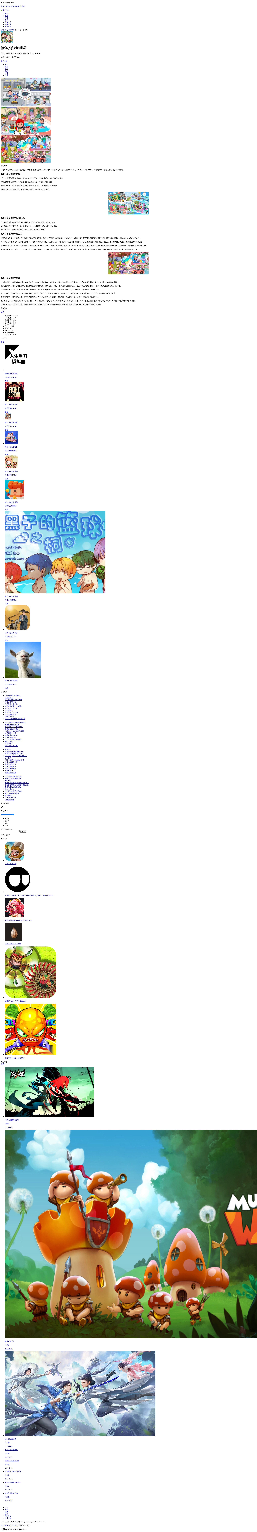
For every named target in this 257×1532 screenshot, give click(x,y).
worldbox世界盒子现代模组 (14, 731)
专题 (6, 75)
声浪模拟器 (9, 710)
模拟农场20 (9, 744)
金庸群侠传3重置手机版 (13, 776)
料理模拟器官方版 (11, 762)
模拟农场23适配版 (11, 746)
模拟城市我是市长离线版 (13, 739)
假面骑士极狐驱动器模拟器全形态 (17, 783)
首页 (2, 30)
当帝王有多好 (9, 717)
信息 (6, 71)
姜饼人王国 (9, 741)
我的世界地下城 (10, 714)
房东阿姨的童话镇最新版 (13, 791)
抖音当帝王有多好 (11, 708)
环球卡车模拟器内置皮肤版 (14, 760)
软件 (19, 6)
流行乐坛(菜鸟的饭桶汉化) (14, 751)
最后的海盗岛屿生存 (12, 793)
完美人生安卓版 (10, 702)
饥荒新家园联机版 (11, 729)
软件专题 (11, 6)
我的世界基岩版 (10, 768)
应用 (23, 6)
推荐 (6, 73)
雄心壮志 (8, 758)
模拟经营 (11, 30)
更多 (2, 342)
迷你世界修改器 (10, 766)
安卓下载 (4, 61)
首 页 (6, 14)
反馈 (2, 312)
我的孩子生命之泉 (11, 704)
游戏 (16, 6)
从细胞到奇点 (9, 800)
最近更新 (8, 26)
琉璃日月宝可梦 (10, 773)
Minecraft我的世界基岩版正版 (15, 719)
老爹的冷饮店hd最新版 (13, 787)
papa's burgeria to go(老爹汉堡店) (16, 756)
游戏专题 (4, 6)
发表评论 (22, 831)
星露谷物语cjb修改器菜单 (14, 754)
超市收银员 (9, 770)
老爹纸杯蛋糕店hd (11, 712)
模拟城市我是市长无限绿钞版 (15, 722)
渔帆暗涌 (8, 781)
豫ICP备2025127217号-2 (9, 1525)
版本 (6, 69)
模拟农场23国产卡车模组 (13, 706)
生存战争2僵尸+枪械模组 (14, 727)
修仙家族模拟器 (10, 737)
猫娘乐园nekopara (11, 735)
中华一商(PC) (9, 789)
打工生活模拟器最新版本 (13, 700)
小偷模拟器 (9, 698)
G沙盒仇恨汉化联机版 (12, 695)
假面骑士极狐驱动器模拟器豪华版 (17, 785)
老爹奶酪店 (9, 795)
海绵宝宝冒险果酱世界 (13, 778)
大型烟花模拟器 (10, 797)
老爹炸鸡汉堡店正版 (12, 725)
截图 (6, 64)
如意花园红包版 (10, 733)
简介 (6, 67)
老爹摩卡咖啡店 (10, 764)
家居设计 (8, 749)
